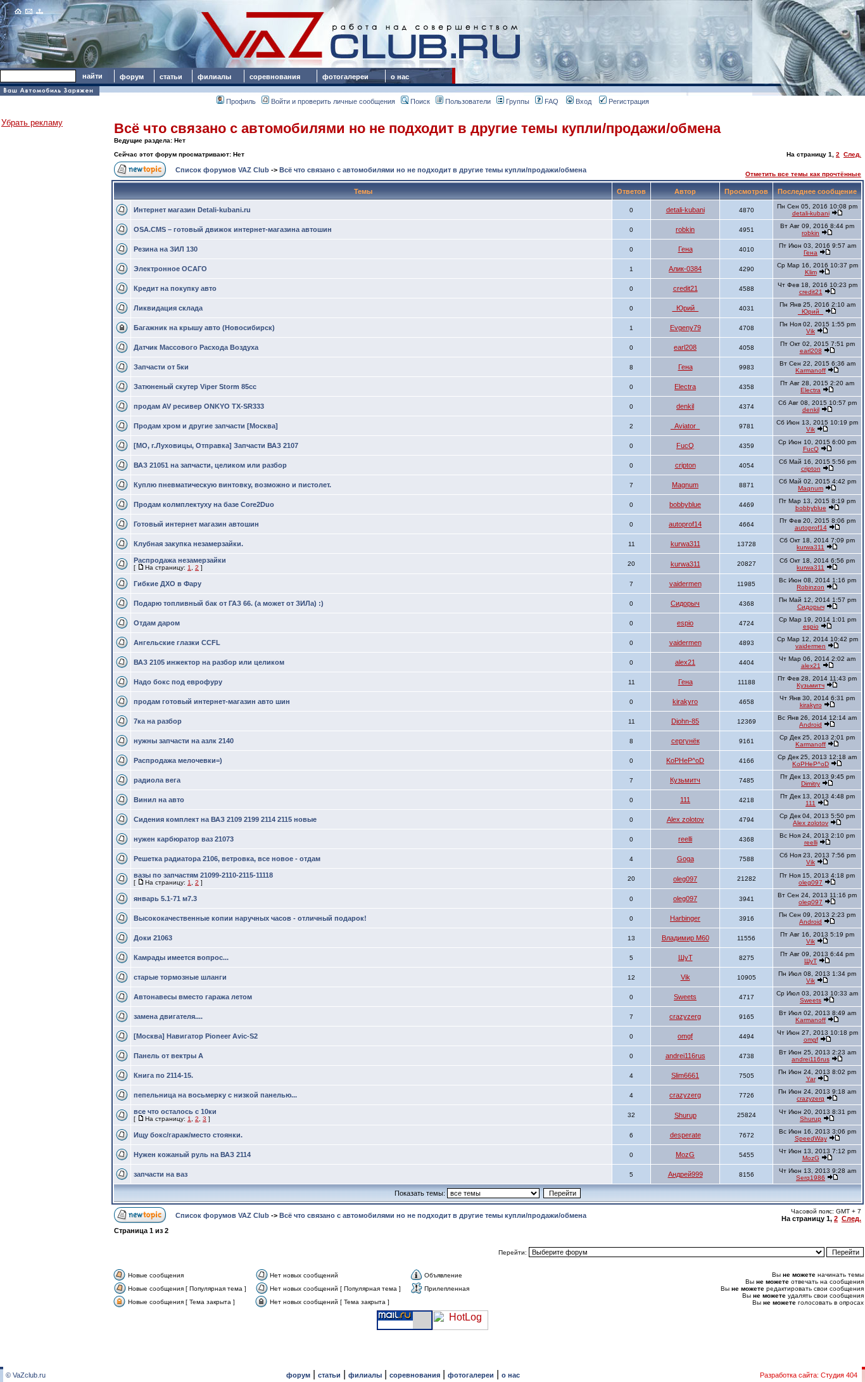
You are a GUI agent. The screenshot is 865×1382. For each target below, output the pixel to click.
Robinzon (810, 587)
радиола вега (157, 780)
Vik (810, 331)
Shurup (685, 1115)
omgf (685, 1036)
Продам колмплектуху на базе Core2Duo (204, 504)
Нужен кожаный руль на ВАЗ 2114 (192, 1154)
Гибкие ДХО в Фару (167, 583)
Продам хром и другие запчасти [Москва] (206, 426)
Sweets (685, 997)
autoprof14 (685, 524)
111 (685, 799)
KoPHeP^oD (685, 760)
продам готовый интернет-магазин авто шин (212, 701)
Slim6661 (685, 1075)
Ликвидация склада (168, 308)
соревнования (274, 76)
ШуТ (685, 957)
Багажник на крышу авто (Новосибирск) (204, 327)
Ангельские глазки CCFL (177, 642)
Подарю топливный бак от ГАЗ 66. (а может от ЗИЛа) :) (229, 603)
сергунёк (685, 741)
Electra (685, 386)
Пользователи (468, 101)
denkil (685, 406)
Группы (517, 101)
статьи (171, 76)
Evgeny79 (685, 327)
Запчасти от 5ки (161, 367)
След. (852, 154)
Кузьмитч (810, 685)
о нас (400, 76)
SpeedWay (811, 1138)
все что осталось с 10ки (175, 1111)
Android (810, 724)
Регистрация (629, 101)
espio (685, 623)
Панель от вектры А (168, 1055)
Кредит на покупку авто (175, 288)
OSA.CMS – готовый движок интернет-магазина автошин (233, 229)
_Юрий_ (685, 308)
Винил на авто (159, 799)
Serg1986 (810, 1177)
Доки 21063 (153, 938)
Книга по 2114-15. (163, 1075)
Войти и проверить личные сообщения (333, 101)
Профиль (241, 101)
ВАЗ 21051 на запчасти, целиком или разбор (210, 465)
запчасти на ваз (160, 1174)
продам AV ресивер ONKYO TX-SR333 (199, 406)
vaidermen (685, 583)
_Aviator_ (685, 426)
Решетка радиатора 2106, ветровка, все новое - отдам (227, 858)
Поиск (420, 101)
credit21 (685, 288)
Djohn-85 (685, 721)
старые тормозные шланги (180, 977)
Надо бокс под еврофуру (178, 682)
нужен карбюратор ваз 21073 (184, 839)
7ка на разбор (158, 721)
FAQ (552, 101)
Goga (685, 858)
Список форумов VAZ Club (222, 170)
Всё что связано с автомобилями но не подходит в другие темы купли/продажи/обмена (417, 128)
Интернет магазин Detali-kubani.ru (192, 210)
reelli (685, 839)
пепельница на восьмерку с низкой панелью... (215, 1095)
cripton (685, 465)
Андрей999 (685, 1174)
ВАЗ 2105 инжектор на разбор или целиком (209, 662)
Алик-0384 (685, 268)
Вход (583, 101)
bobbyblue (685, 504)
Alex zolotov (685, 819)
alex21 (685, 662)
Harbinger (685, 918)
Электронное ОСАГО (170, 268)
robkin (685, 229)
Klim (811, 272)
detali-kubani (685, 210)
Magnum (685, 485)
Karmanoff (810, 370)
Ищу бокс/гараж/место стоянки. (188, 1135)
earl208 (685, 347)
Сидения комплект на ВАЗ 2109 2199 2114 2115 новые (225, 819)
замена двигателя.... (168, 1016)
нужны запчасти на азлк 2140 (184, 741)
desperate (685, 1135)
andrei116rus (685, 1055)
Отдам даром (157, 623)
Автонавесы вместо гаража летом (193, 997)
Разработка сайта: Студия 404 (808, 1375)
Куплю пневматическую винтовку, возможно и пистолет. (232, 485)
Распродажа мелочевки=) (178, 760)
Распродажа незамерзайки (180, 560)
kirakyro (685, 701)
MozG (685, 1154)
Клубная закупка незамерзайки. (188, 543)
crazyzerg (685, 1016)
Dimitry (810, 783)
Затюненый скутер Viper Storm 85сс (195, 386)
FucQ (685, 445)
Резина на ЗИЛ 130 (166, 249)
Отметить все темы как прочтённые (803, 173)
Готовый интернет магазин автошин (196, 524)
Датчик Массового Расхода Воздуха (196, 347)
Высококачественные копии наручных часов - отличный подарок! (250, 918)
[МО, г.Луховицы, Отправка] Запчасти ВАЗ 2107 (216, 445)
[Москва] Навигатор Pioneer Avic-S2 (196, 1036)
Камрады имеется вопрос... (181, 957)
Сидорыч (685, 603)
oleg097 (685, 879)
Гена (685, 249)
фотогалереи (347, 76)
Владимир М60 (685, 938)
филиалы (214, 76)
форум (132, 76)
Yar (811, 1078)
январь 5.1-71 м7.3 (165, 898)
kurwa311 (685, 543)
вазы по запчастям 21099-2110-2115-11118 (203, 875)
